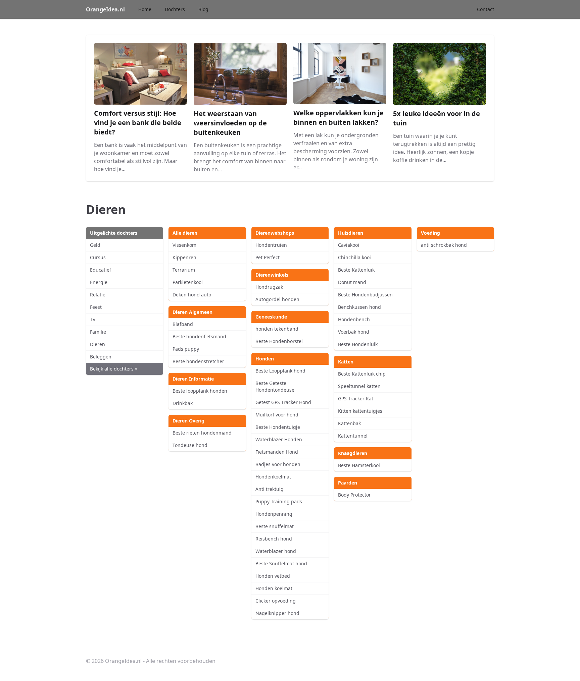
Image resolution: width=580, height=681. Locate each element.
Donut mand (352, 282)
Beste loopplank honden (200, 391)
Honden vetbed (272, 576)
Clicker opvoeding (275, 601)
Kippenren (184, 257)
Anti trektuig (269, 489)
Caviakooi (348, 245)
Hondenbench (354, 319)
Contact (485, 9)
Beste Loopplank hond (280, 370)
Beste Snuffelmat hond (281, 563)
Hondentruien (271, 245)
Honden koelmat (273, 588)
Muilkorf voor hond (276, 414)
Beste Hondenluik (358, 344)
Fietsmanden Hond (276, 452)
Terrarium (184, 270)
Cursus (98, 257)
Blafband (183, 324)
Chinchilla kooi (354, 257)
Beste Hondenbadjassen (365, 294)
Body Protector (354, 495)
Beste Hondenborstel (279, 341)
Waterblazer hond (275, 551)
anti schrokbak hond (444, 245)
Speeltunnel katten (359, 386)
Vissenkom (184, 245)
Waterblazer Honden (278, 439)
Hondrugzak (269, 287)
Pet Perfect (267, 257)
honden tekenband (276, 329)
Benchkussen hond (359, 307)
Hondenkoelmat (273, 476)
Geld (95, 245)
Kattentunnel (353, 436)
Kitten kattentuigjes (360, 411)
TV (92, 319)
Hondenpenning (273, 514)
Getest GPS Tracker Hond (283, 402)
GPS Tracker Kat (355, 398)
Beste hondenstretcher (198, 361)
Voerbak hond (353, 332)
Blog (203, 9)
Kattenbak (349, 423)
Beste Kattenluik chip (362, 374)
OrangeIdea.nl (105, 9)
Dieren (97, 344)
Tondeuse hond (190, 445)
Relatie (97, 294)
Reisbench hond (273, 538)
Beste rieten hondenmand (202, 433)
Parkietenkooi (188, 282)
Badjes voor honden (277, 464)
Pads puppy (186, 349)
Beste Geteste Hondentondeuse (274, 386)
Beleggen (100, 356)
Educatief (100, 270)
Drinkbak (183, 403)
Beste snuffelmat (274, 526)
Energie (98, 282)
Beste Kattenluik (356, 270)
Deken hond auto (192, 294)
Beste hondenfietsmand (199, 336)
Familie (98, 332)
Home (144, 9)
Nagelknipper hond (277, 613)
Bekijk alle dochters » (113, 368)
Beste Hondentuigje (277, 427)
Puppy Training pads (278, 501)
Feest (96, 307)
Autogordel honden (277, 299)
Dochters (175, 9)
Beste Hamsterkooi (359, 465)
